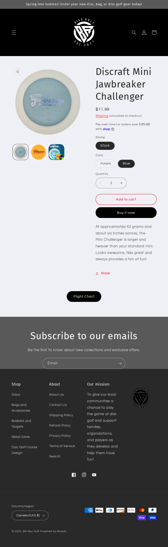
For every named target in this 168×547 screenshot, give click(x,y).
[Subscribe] (120, 363)
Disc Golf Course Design (24, 450)
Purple (108, 165)
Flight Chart (84, 296)
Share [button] (105, 273)
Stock (105, 145)
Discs (16, 394)
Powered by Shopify (53, 531)
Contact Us (58, 405)
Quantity (102, 173)
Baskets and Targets (21, 423)
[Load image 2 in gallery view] (38, 152)
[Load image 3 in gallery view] (56, 152)
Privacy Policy (60, 435)
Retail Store (21, 437)
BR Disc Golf (31, 531)
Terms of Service (62, 446)
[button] (14, 32)
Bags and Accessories (21, 407)
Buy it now (126, 212)
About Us (56, 394)
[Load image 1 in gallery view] (20, 152)
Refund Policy (59, 425)
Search (54, 456)
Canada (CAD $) (28, 515)
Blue (126, 163)
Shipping (102, 116)
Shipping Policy (61, 415)
